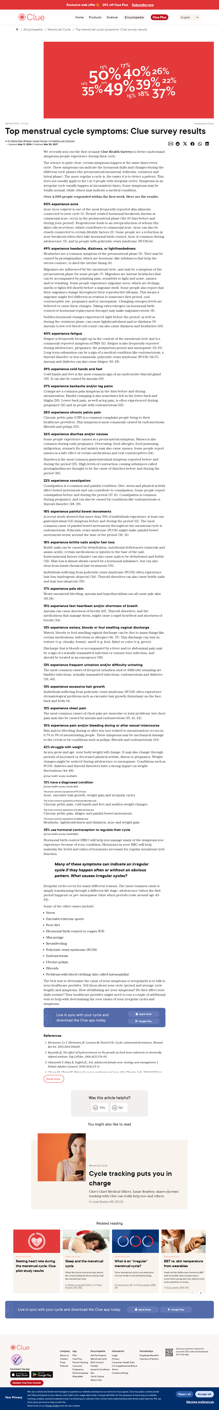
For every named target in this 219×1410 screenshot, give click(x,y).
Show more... (54, 1079)
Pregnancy (77, 1369)
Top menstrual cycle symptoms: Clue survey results (111, 29)
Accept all (204, 1394)
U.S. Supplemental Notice (124, 1365)
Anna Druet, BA (125, 1284)
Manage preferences (200, 1402)
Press (62, 1362)
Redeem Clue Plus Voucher (27, 1382)
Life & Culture (97, 1376)
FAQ (74, 1355)
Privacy (115, 1358)
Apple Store (145, 1014)
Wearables (77, 1376)
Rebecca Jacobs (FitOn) (80, 1284)
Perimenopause (80, 1372)
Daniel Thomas (40, 140)
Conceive (77, 1365)
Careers (64, 1358)
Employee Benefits (149, 1355)
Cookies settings (120, 1372)
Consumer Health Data (123, 1362)
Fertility (94, 1365)
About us (64, 1355)
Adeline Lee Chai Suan (63, 140)
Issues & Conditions (100, 1369)
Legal (114, 1355)
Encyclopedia (134, 17)
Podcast (64, 1365)
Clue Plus (159, 17)
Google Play (145, 1021)
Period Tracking (80, 1362)
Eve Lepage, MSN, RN (178, 1287)
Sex (92, 1372)
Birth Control (97, 1362)
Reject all (184, 1394)
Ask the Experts (98, 1355)
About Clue (96, 1379)
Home (79, 17)
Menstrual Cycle (59, 29)
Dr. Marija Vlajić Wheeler (20, 140)
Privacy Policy (53, 1405)
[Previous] (192, 1293)
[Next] (200, 1293)
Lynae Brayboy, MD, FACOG (107, 1201)
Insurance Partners (149, 1358)
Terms (115, 1369)
